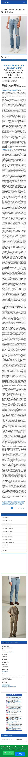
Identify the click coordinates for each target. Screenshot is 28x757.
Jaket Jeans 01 (11, 739)
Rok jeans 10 (19, 739)
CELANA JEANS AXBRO (7, 520)
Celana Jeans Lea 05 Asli (16, 503)
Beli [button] (15, 60)
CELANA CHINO (5, 517)
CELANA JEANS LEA (6, 525)
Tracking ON (18, 730)
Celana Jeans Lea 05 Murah (7, 503)
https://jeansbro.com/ (6, 684)
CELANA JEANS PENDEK (7, 531)
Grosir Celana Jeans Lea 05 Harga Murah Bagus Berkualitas (14, 501)
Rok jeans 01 (4, 739)
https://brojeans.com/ (6, 685)
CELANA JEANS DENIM (7, 523)
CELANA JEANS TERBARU (7, 536)
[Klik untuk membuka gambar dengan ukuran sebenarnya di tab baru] (14, 35)
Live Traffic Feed (14, 694)
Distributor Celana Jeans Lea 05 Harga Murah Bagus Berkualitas (13, 502)
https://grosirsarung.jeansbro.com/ (8, 687)
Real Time (13, 730)
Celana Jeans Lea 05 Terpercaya (16, 504)
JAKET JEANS (5, 545)
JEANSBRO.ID (5, 671)
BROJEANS (5, 2)
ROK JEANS (4, 550)
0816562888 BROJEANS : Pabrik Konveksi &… (13, 722)
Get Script (9, 730)
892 (21, 508)
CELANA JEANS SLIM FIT (7, 534)
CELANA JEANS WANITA (7, 539)
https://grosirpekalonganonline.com (9, 686)
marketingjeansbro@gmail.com (8, 651)
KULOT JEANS (5, 547)
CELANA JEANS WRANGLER (8, 542)
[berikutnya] (23, 508)
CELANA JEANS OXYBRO (7, 528)
